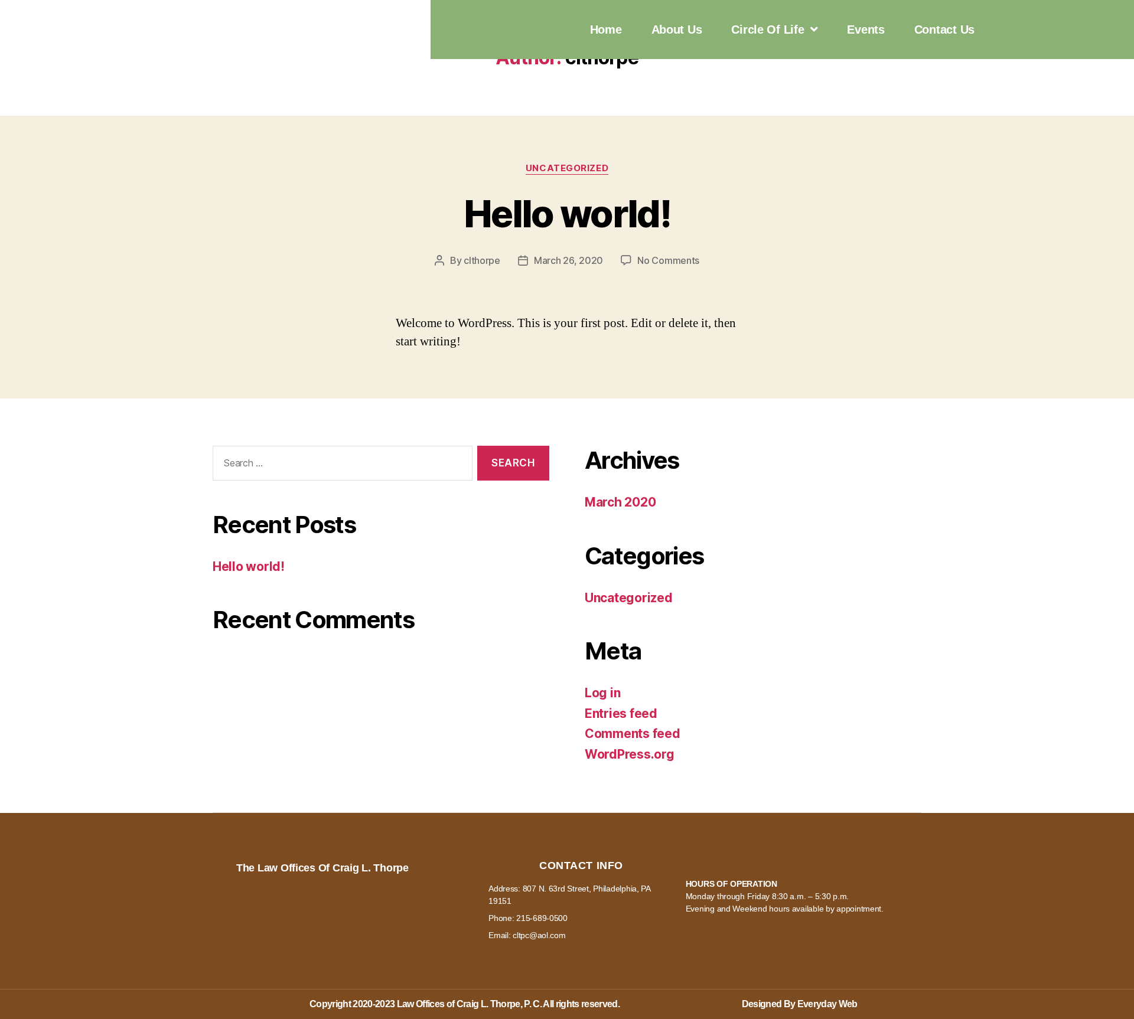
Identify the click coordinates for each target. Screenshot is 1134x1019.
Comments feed (632, 733)
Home (606, 29)
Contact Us (944, 29)
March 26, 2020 (568, 260)
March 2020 (620, 502)
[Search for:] (340, 465)
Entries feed (621, 713)
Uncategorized (567, 168)
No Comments (668, 260)
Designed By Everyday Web (800, 1004)
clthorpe (482, 260)
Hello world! (567, 213)
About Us (676, 29)
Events (865, 29)
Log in (602, 692)
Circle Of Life (767, 29)
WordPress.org (629, 754)
